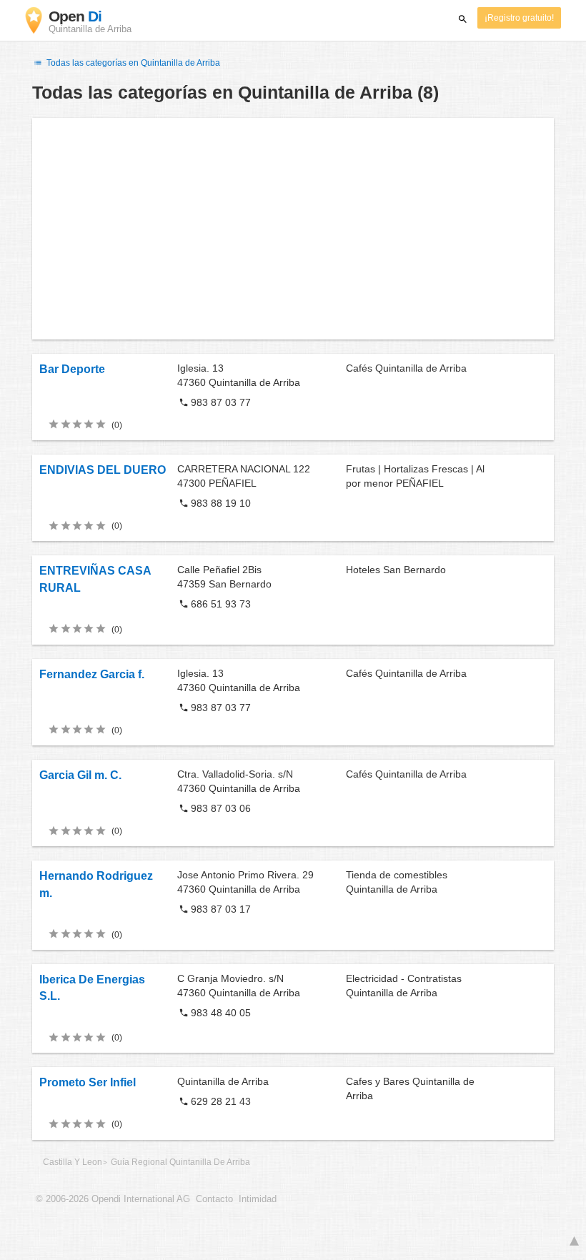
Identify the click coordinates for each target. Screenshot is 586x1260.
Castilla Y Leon (72, 1162)
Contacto (214, 1199)
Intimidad (258, 1199)
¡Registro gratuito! (519, 18)
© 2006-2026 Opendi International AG (113, 1199)
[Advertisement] (293, 229)
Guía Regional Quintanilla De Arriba (180, 1162)
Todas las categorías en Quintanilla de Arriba (132, 63)
